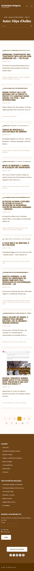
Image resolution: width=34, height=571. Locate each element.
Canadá (27, 186)
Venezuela (5, 152)
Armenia (4, 77)
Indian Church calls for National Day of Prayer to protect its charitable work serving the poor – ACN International (15, 96)
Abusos (4, 150)
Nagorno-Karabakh (7, 79)
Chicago (4, 188)
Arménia (9, 150)
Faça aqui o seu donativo (17, 549)
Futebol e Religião (19, 261)
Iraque (16, 341)
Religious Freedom (11, 116)
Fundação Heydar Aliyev (21, 228)
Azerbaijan (27, 77)
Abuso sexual (6, 186)
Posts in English (24, 372)
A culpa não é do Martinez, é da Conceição (15, 244)
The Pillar (17, 79)
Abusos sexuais (19, 186)
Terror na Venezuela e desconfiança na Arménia (14, 130)
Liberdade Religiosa (19, 302)
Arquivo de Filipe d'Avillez (16, 17)
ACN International (10, 300)
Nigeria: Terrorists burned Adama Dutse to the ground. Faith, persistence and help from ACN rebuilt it (15, 381)
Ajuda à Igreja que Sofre (23, 300)
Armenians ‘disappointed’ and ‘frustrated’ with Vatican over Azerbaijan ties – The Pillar (16, 56)
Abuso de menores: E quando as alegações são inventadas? (16, 166)
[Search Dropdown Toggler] (27, 6)
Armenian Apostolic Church (15, 77)
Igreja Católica (6, 229)
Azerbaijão (15, 150)
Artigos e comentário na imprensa (18, 369)
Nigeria (18, 402)
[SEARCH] (31, 25)
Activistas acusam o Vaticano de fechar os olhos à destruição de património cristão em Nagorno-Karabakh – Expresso (16, 205)
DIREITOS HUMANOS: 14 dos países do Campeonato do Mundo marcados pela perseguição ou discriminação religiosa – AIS (16, 280)
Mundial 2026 (22, 341)
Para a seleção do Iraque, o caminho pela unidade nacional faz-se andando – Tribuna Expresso (15, 320)
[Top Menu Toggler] (31, 6)
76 (22, 423)
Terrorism (23, 402)
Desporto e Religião (8, 261)
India (3, 116)
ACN (3, 300)
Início (5, 17)
